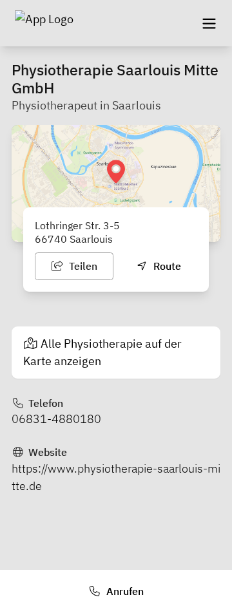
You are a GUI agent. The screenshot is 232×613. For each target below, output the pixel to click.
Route (166, 265)
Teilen (81, 265)
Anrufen (124, 591)
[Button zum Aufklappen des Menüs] (209, 23)
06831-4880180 (56, 418)
